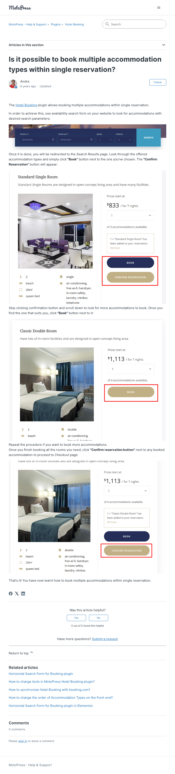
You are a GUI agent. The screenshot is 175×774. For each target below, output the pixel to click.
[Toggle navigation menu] (158, 7)
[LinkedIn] (23, 593)
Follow (158, 82)
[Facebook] (11, 593)
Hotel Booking (74, 24)
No (98, 617)
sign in (22, 741)
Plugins (56, 24)
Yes (76, 617)
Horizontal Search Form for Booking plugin (41, 674)
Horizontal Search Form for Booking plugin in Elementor (51, 706)
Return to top (19, 653)
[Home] (20, 7)
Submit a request (105, 639)
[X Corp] (17, 593)
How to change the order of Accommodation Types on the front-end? (61, 698)
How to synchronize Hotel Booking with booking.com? (49, 690)
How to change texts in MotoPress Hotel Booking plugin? (52, 682)
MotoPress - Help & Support (28, 24)
